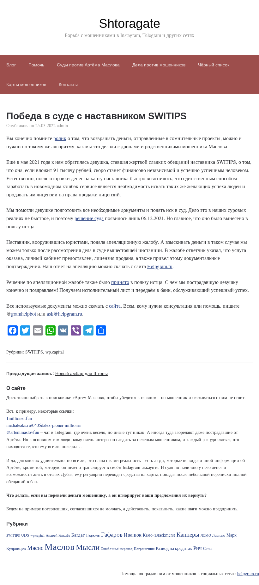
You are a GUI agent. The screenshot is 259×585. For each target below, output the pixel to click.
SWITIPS (34, 352)
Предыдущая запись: (57, 373)
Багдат (78, 535)
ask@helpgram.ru (64, 313)
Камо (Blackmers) (159, 535)
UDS (25, 535)
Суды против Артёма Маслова (88, 64)
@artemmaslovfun (22, 432)
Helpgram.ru (159, 266)
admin (62, 125)
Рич (197, 547)
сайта (115, 305)
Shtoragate (129, 23)
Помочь (36, 64)
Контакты (68, 84)
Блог (11, 64)
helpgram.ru (248, 573)
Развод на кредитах (174, 548)
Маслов (60, 546)
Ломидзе (218, 535)
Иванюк (133, 534)
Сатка (207, 548)
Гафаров (112, 534)
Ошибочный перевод (117, 548)
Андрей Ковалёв (58, 535)
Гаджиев (93, 535)
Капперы (188, 534)
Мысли (87, 547)
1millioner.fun (19, 418)
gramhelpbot (23, 313)
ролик (59, 138)
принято (120, 282)
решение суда (89, 218)
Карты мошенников (26, 84)
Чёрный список (213, 64)
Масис (35, 547)
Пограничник (144, 548)
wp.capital (54, 352)
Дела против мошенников (158, 64)
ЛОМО (206, 535)
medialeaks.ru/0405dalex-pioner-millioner (43, 425)
